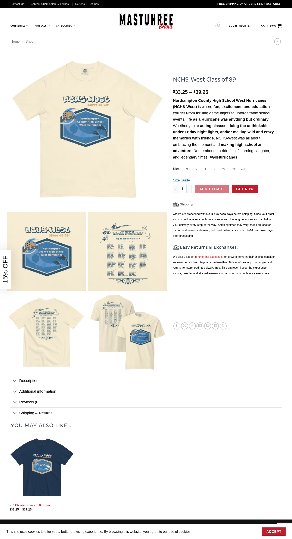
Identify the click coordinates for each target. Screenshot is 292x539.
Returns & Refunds (87, 4)
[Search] (218, 25)
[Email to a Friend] (200, 325)
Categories (64, 25)
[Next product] (277, 41)
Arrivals (41, 25)
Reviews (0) (29, 402)
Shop (29, 41)
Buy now (245, 189)
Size (176, 168)
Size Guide (181, 180)
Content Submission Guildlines (50, 4)
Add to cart (211, 189)
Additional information (37, 391)
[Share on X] (184, 325)
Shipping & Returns (35, 413)
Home (15, 41)
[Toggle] (14, 381)
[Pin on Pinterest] (207, 325)
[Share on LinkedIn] (215, 325)
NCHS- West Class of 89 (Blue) (30, 505)
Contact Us (17, 4)
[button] (240, 25)
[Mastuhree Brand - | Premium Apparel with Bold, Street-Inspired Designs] (146, 20)
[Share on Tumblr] (223, 325)
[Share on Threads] (192, 325)
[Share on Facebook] (176, 325)
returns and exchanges (209, 256)
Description (28, 381)
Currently (17, 25)
